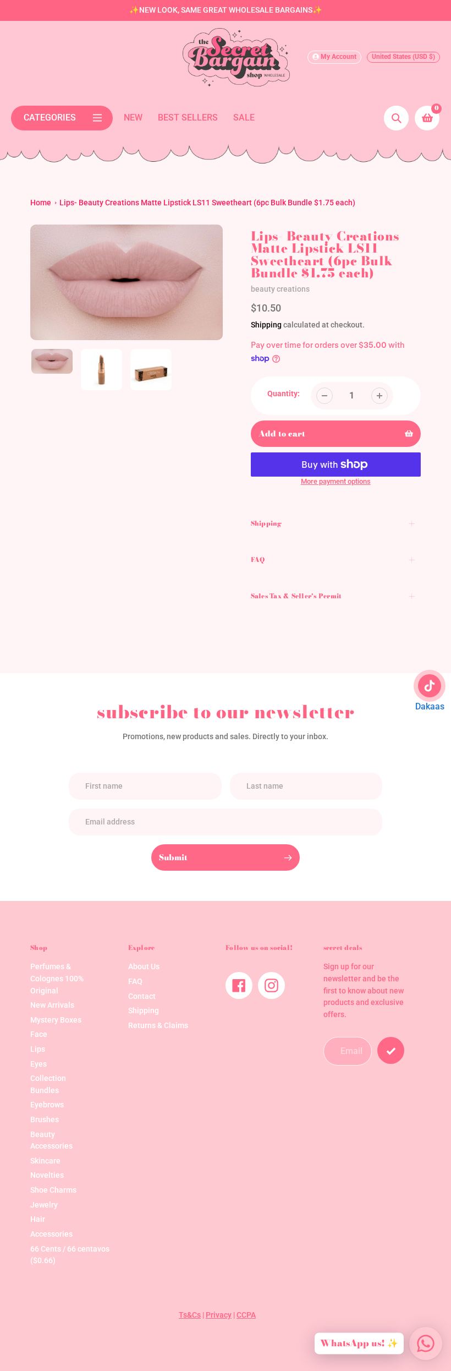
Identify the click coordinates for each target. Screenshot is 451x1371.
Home (40, 202)
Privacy (219, 1315)
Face (38, 1034)
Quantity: (283, 393)
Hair (37, 1219)
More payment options (336, 481)
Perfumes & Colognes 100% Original (57, 978)
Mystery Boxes (55, 1020)
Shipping (266, 324)
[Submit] (390, 1050)
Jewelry (44, 1205)
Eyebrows (47, 1105)
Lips (37, 1049)
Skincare (45, 1161)
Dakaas (429, 706)
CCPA (246, 1315)
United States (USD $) (403, 57)
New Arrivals (52, 1005)
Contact (142, 996)
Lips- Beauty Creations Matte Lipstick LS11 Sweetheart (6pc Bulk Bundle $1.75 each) (207, 202)
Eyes (38, 1064)
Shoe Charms (53, 1190)
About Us (144, 966)
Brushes (44, 1119)
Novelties (47, 1175)
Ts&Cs (190, 1315)
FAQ (135, 981)
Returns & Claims (158, 1025)
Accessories (51, 1234)
